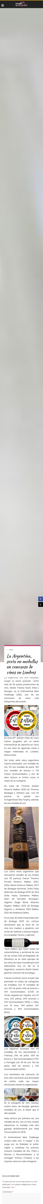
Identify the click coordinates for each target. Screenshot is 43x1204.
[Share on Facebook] (40, 599)
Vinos (11, 650)
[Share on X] (40, 604)
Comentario (7, 1192)
